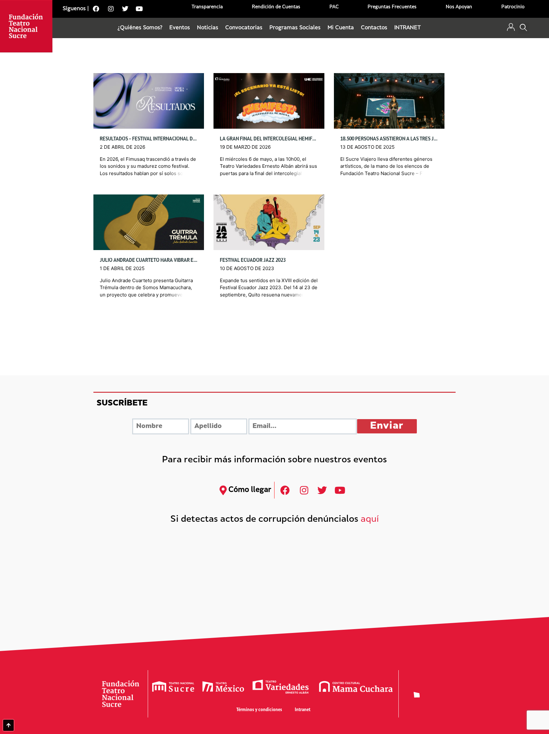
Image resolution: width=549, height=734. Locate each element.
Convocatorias (243, 28)
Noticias (207, 28)
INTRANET (407, 28)
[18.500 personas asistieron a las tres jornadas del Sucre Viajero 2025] (389, 101)
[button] (523, 28)
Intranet (302, 710)
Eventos (179, 28)
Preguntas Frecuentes (392, 7)
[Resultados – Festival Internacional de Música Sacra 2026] (148, 101)
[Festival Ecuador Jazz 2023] (269, 222)
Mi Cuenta (341, 28)
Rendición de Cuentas (276, 7)
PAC (334, 7)
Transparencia (207, 7)
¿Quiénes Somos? (140, 28)
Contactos (374, 28)
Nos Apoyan (459, 7)
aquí (370, 519)
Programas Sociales (295, 28)
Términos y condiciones (259, 710)
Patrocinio (513, 7)
